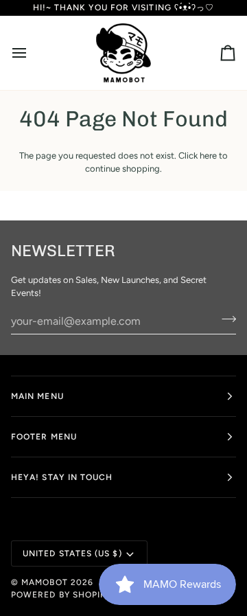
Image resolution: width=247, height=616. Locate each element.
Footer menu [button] (44, 437)
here (208, 155)
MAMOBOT (44, 582)
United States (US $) (72, 553)
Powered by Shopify (61, 595)
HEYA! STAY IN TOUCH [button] (62, 477)
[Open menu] (31, 53)
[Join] (224, 319)
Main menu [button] (37, 396)
